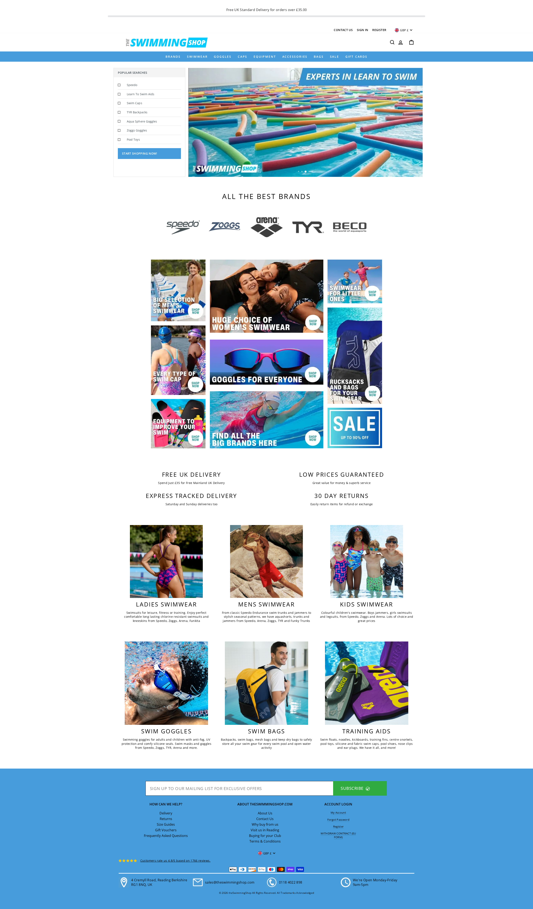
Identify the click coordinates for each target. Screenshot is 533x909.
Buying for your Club (265, 835)
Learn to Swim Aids (140, 94)
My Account (338, 812)
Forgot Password (338, 819)
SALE (334, 57)
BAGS (319, 57)
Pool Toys (133, 139)
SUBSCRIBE (353, 788)
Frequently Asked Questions (166, 835)
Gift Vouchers (166, 830)
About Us (265, 813)
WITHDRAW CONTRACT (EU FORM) (338, 835)
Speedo (132, 85)
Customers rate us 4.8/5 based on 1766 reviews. (175, 861)
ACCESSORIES (295, 57)
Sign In (362, 30)
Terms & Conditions (265, 841)
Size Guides (166, 824)
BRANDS (173, 57)
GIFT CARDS (356, 57)
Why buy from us (265, 824)
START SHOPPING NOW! (139, 153)
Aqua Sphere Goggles (142, 121)
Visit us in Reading (265, 830)
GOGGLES (223, 57)
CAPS (242, 57)
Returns (166, 818)
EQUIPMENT (265, 57)
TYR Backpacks (137, 112)
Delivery (165, 813)
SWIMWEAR (197, 57)
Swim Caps (134, 103)
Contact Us (343, 30)
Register (379, 30)
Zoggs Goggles (137, 130)
